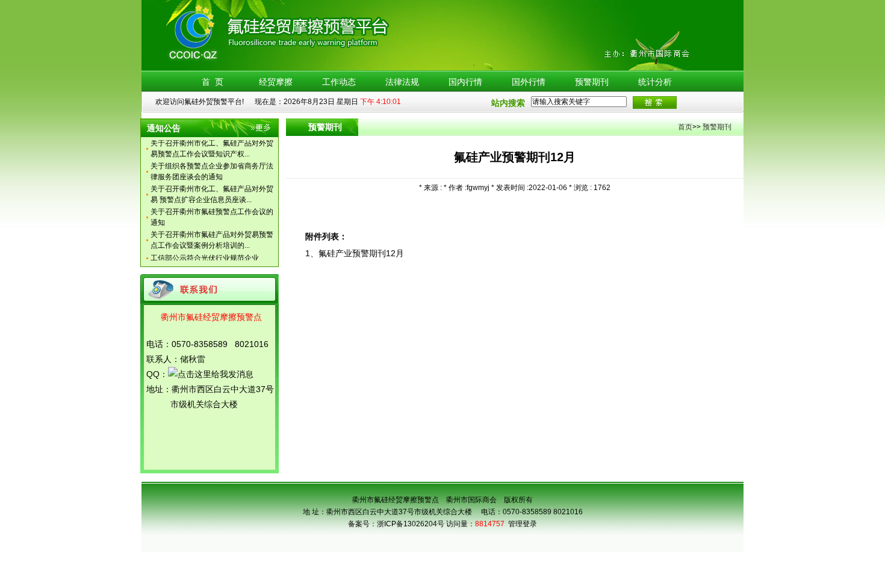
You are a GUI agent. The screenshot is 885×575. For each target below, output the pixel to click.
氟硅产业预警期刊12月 (361, 253)
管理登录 (522, 524)
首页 (685, 127)
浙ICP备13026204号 (410, 524)
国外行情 (528, 82)
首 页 (212, 82)
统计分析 (655, 82)
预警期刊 (592, 82)
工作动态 (339, 82)
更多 (261, 130)
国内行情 (465, 82)
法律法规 (402, 82)
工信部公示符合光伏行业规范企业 (205, 254)
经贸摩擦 (276, 82)
